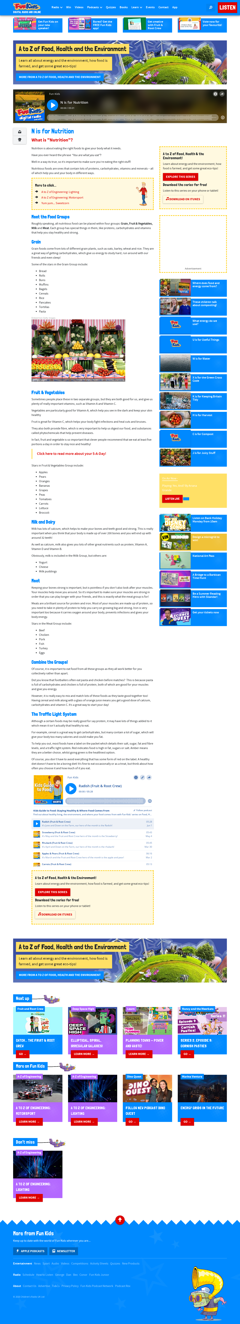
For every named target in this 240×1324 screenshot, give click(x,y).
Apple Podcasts (32, 1251)
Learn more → (84, 1054)
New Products (131, 1264)
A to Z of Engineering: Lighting (60, 192)
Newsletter (66, 1251)
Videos (79, 7)
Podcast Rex (122, 1286)
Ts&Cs (56, 1286)
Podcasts (93, 7)
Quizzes (111, 7)
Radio (56, 7)
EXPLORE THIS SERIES (52, 892)
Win (68, 7)
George (59, 1275)
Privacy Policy (70, 1286)
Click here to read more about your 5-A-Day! (71, 453)
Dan (68, 1275)
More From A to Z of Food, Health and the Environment (60, 77)
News (37, 1264)
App (174, 7)
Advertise (44, 1286)
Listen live (172, 499)
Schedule (28, 1275)
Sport (46, 1264)
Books (124, 7)
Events (150, 7)
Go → (22, 1054)
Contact (163, 7)
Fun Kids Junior (99, 1275)
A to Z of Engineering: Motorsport (62, 198)
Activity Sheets (99, 1264)
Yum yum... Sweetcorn (55, 203)
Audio (55, 1264)
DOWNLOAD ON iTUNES (56, 915)
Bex (75, 1275)
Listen (228, 7)
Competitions (79, 1264)
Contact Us (29, 1286)
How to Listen (44, 1275)
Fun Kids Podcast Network (96, 1286)
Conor (83, 1275)
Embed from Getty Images (44, 317)
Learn (135, 7)
